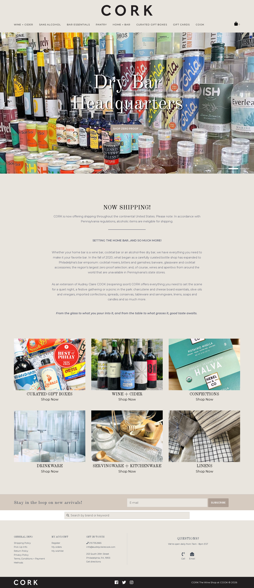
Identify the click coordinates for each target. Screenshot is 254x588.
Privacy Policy (21, 554)
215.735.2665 (95, 543)
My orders (57, 547)
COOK (200, 24)
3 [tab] (244, 168)
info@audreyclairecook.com (100, 547)
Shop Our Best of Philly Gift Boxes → (127, 128)
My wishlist (58, 551)
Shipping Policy (22, 543)
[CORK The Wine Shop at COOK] (127, 10)
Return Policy (21, 551)
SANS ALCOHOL (50, 24)
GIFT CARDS (181, 24)
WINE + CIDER (23, 24)
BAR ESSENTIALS (78, 24)
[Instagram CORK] (131, 582)
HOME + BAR (121, 24)
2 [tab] (233, 168)
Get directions (93, 561)
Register (56, 543)
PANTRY (101, 24)
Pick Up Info (20, 547)
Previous (13, 104)
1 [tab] (222, 168)
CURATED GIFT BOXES (151, 24)
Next (241, 104)
